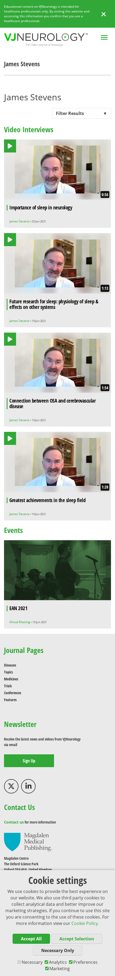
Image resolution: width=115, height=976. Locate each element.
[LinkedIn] (28, 786)
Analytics (58, 962)
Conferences (12, 692)
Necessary (32, 962)
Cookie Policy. (85, 923)
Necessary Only (57, 950)
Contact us (14, 822)
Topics (8, 672)
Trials (8, 685)
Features (10, 699)
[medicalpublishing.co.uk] (28, 841)
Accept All (31, 939)
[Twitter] (11, 786)
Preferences (85, 962)
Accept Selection (76, 939)
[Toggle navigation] (104, 38)
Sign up (29, 761)
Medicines (11, 678)
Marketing (59, 968)
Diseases (10, 665)
